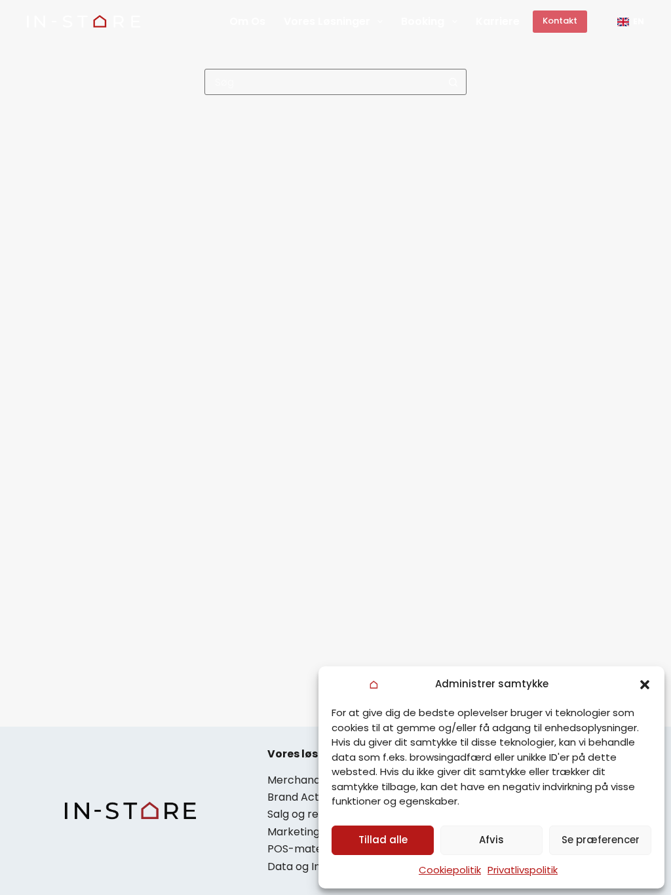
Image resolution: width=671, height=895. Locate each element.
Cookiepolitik (450, 870)
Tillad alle (383, 840)
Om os (247, 21)
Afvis (491, 840)
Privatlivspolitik (523, 870)
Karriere (498, 21)
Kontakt (560, 20)
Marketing (293, 831)
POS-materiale (306, 848)
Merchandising (305, 780)
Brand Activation (310, 797)
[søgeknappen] (453, 81)
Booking (422, 21)
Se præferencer (601, 840)
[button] (644, 684)
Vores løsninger (327, 21)
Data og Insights (309, 866)
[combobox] (323, 82)
